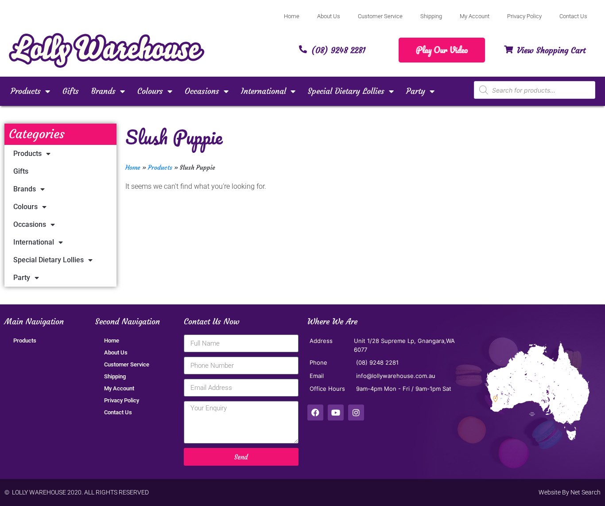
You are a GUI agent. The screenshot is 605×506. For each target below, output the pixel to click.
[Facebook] (315, 412)
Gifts (70, 91)
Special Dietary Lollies (346, 91)
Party (415, 91)
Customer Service (380, 16)
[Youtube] (336, 412)
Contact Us (573, 16)
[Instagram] (356, 412)
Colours (150, 91)
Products (26, 91)
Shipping (431, 16)
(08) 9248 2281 (338, 50)
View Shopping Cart (551, 50)
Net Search (585, 492)
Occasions (202, 91)
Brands (103, 91)
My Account (474, 16)
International (263, 91)
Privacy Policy (524, 16)
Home (291, 16)
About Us (328, 16)
